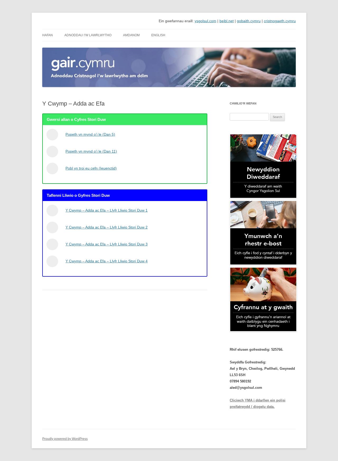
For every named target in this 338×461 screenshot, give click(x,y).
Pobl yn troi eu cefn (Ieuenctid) (91, 168)
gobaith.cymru (249, 21)
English (158, 35)
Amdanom (131, 35)
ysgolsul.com (205, 21)
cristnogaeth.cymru (280, 21)
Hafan (47, 35)
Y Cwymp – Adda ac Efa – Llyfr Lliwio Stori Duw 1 (106, 210)
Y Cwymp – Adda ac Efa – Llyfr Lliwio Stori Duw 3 (106, 244)
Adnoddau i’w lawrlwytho (87, 35)
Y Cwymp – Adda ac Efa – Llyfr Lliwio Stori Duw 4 (106, 261)
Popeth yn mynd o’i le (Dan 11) (91, 151)
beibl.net (226, 21)
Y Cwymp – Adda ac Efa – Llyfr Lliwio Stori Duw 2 (106, 227)
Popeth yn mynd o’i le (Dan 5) (90, 134)
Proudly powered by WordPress (65, 439)
